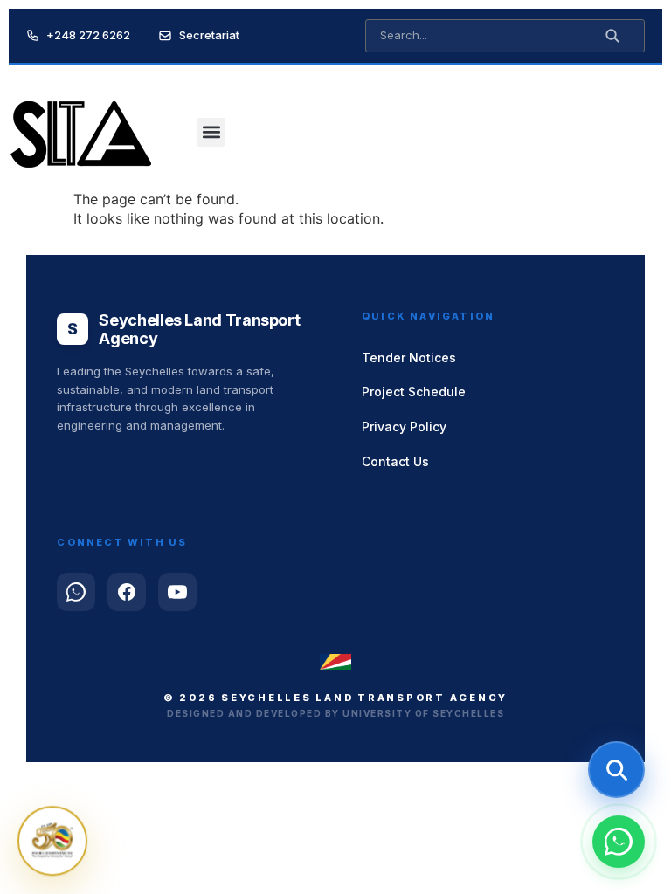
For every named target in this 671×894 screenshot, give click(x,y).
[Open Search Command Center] (616, 769)
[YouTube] (177, 592)
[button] (211, 132)
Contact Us (395, 461)
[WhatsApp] (76, 592)
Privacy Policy (404, 426)
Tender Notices (409, 357)
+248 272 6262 (88, 35)
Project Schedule (414, 391)
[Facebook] (126, 592)
